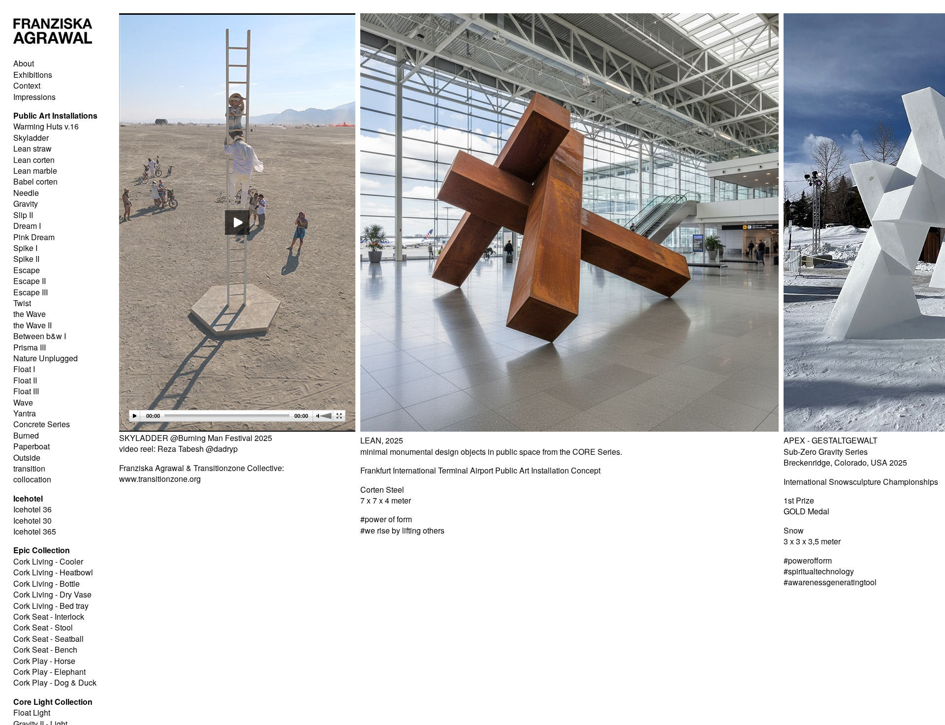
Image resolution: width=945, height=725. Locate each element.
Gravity (25, 203)
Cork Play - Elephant (49, 671)
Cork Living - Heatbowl (53, 572)
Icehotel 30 (32, 520)
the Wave (29, 313)
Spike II (26, 258)
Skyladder (31, 137)
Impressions (34, 96)
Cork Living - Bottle (46, 583)
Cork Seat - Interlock (48, 616)
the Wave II (32, 325)
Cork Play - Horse (44, 660)
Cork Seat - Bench (45, 649)
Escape (26, 270)
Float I (24, 369)
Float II (25, 380)
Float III (26, 391)
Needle (26, 192)
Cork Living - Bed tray (51, 605)
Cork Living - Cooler (48, 561)
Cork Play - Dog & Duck (54, 682)
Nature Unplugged (45, 358)
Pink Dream (34, 237)
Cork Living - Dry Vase (52, 594)
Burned (26, 435)
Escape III (30, 292)
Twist (22, 303)
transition (29, 468)
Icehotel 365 (34, 531)
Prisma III (29, 347)
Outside (26, 457)
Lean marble (35, 170)
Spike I (25, 247)
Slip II (23, 215)
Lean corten (34, 159)
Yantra (24, 413)
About (23, 63)
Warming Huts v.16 (46, 126)
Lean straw (32, 148)
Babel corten (35, 181)
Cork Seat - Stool (43, 627)
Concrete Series (41, 424)
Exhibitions (32, 74)
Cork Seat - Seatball (48, 638)
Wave (23, 402)
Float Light (31, 712)
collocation (32, 479)
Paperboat (31, 446)
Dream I (27, 225)
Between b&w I (39, 336)
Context (26, 85)
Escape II (29, 280)
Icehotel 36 (32, 509)
